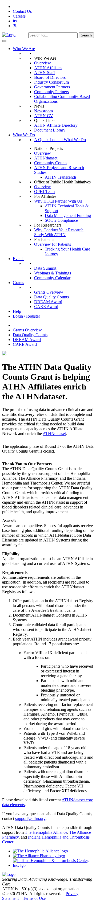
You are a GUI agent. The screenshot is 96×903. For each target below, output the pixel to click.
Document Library (49, 130)
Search (86, 35)
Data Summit (45, 268)
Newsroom (43, 111)
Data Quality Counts (51, 297)
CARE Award (46, 306)
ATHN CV (43, 115)
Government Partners (52, 87)
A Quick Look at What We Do (60, 139)
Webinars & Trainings (52, 273)
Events (18, 258)
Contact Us (22, 11)
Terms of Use (34, 898)
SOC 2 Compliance (61, 220)
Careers (19, 16)
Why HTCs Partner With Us (58, 201)
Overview (42, 63)
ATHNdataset (45, 158)
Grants (18, 282)
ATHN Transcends (61, 177)
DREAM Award (48, 301)
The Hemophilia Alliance (46, 832)
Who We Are (24, 48)
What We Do (24, 135)
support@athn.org (30, 818)
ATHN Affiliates (48, 67)
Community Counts (50, 163)
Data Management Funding (68, 215)
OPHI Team (44, 191)
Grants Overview (48, 292)
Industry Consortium (51, 82)
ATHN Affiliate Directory (56, 125)
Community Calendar (52, 278)
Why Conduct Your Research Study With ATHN (58, 232)
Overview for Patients (52, 244)
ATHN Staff (44, 72)
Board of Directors (50, 77)
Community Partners (51, 91)
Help (17, 311)
